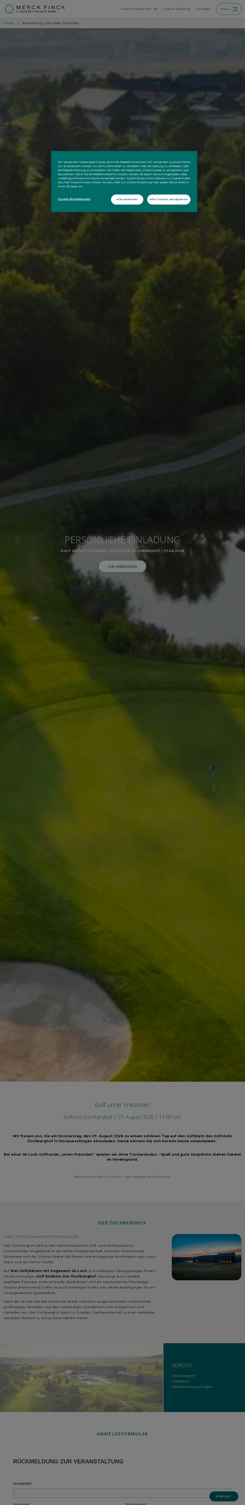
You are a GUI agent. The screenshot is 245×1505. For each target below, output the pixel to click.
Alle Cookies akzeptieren (169, 199)
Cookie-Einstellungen (74, 199)
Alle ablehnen (127, 199)
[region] (124, 181)
